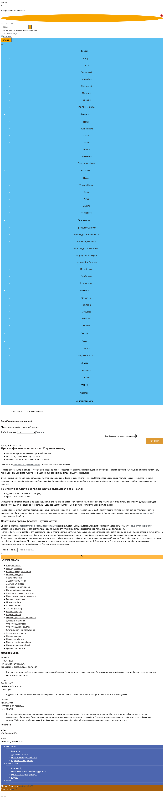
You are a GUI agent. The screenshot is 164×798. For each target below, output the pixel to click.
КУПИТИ (154, 441)
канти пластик (51, 526)
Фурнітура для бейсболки (18, 627)
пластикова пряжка (22, 465)
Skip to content (7, 23)
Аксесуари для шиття (16, 633)
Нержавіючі (86, 79)
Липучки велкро (13, 565)
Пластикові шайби (86, 107)
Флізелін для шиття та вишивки (21, 618)
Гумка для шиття (14, 568)
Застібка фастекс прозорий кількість (120, 436)
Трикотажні (86, 72)
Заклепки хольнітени (16, 581)
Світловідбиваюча (84, 401)
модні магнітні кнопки (29, 526)
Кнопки (84, 51)
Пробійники (86, 276)
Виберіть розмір (8, 432)
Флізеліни (84, 393)
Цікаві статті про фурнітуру (24, 774)
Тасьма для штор (14, 608)
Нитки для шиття (14, 636)
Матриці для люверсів (86, 255)
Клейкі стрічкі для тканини (18, 572)
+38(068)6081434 (9, 733)
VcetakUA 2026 (26, 786)
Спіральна (86, 298)
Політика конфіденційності (24, 757)
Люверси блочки (14, 578)
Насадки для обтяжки (86, 262)
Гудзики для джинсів (15, 648)
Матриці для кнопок (86, 242)
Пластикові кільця (86, 163)
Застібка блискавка (15, 584)
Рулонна (86, 319)
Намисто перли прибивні (18, 645)
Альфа (86, 58)
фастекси (14, 532)
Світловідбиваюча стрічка (18, 590)
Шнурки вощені (13, 615)
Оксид (86, 136)
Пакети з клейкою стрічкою (18, 642)
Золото (86, 149)
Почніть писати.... (9, 550)
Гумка (84, 341)
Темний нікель (86, 129)
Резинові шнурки (14, 611)
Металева (86, 312)
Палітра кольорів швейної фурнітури (28, 771)
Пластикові (86, 86)
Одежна (86, 349)
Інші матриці (86, 283)
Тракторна (86, 305)
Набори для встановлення (86, 235)
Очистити (40, 432)
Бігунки (86, 326)
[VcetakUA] (6, 36)
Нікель (86, 122)
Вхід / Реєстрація (9, 33)
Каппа (86, 65)
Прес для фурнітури (86, 228)
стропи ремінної (145, 513)
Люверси (84, 114)
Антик (86, 142)
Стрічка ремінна (14, 605)
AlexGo (14, 789)
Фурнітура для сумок (16, 624)
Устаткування (84, 220)
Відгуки (14, 778)
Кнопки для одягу (14, 575)
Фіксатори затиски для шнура (20, 593)
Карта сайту (17, 768)
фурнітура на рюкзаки (141, 526)
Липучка (85, 333)
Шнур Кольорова (86, 355)
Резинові (86, 370)
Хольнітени (84, 171)
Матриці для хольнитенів (86, 248)
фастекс (36, 465)
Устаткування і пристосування (20, 630)
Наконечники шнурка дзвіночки (21, 596)
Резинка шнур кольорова (18, 587)
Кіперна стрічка (13, 602)
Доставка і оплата (19, 754)
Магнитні (86, 93)
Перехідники (86, 269)
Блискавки (85, 290)
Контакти (15, 751)
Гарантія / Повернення (22, 760)
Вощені (86, 377)
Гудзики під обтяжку (15, 599)
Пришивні (86, 100)
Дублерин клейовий (15, 621)
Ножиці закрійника (15, 639)
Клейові (84, 385)
